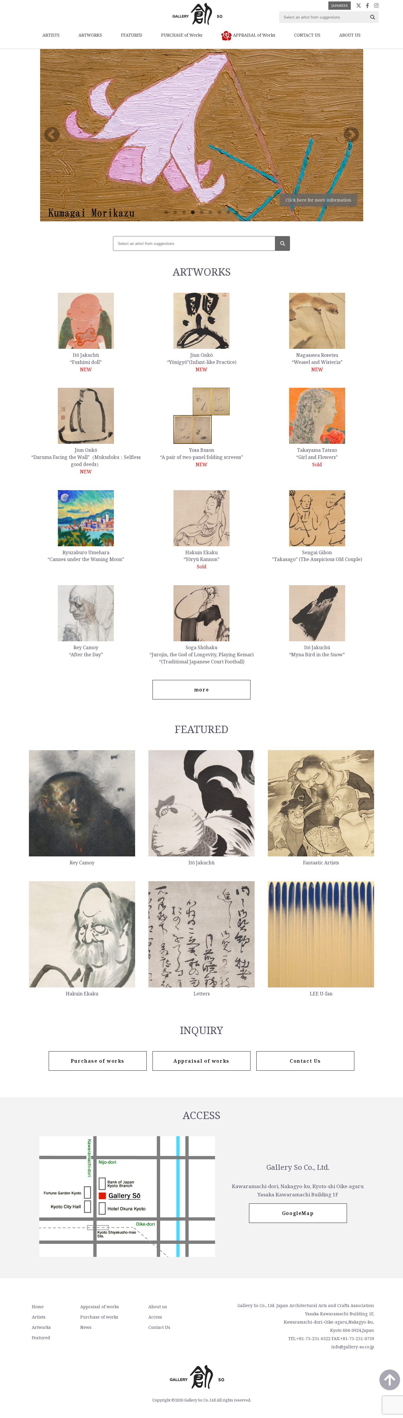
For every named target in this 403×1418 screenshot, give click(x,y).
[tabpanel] (201, 135)
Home (38, 1306)
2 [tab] (175, 212)
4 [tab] (193, 212)
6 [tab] (210, 212)
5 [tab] (201, 212)
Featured (41, 1337)
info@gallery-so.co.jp (352, 1347)
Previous (52, 135)
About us (157, 1306)
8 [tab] (228, 212)
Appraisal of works (99, 1306)
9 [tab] (237, 212)
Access (155, 1317)
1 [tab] (166, 212)
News (85, 1327)
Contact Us (159, 1327)
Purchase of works (99, 1317)
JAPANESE (339, 5)
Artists (38, 1317)
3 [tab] (184, 212)
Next (351, 135)
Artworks (41, 1327)
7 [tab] (219, 212)
